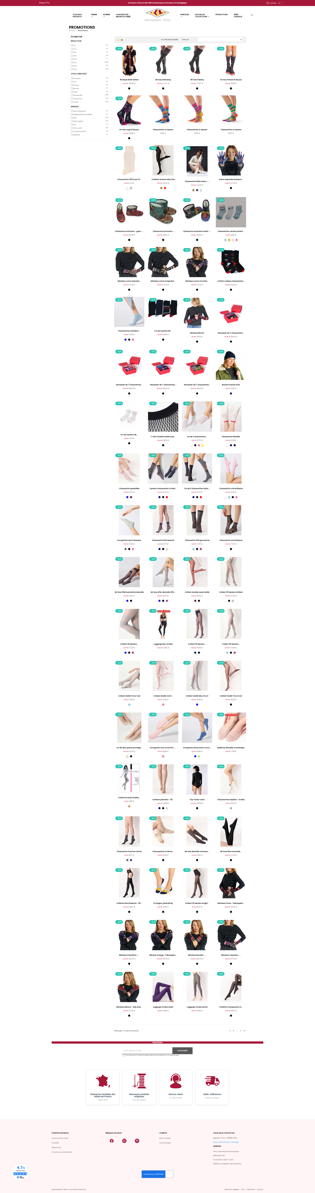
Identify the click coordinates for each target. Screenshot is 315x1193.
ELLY (90, 125)
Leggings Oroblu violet (163, 1007)
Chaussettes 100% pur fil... (129, 179)
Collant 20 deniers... (197, 644)
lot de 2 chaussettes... (197, 436)
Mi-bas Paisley (197, 79)
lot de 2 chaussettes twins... (197, 488)
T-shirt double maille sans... (163, 436)
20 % (90, 56)
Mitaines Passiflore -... (129, 955)
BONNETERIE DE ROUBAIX (90, 114)
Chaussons (90, 99)
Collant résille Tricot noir (231, 696)
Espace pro (56, 1147)
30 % (90, 62)
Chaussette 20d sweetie (163, 540)
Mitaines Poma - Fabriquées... (231, 903)
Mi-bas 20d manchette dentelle (129, 592)
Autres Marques (90, 111)
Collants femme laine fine (163, 179)
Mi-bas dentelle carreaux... (197, 851)
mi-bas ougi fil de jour (129, 129)
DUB (90, 118)
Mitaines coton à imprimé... (163, 281)
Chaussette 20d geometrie (197, 540)
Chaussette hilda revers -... (197, 181)
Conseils (55, 1143)
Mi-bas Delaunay (163, 79)
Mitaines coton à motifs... (197, 281)
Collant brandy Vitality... (129, 797)
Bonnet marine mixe (231, 384)
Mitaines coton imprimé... (129, 281)
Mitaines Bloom (197, 333)
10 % (90, 49)
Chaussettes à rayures (163, 129)
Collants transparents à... (231, 1007)
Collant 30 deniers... (129, 644)
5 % (90, 46)
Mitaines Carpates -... (231, 955)
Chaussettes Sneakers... (129, 331)
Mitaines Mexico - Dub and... (129, 1007)
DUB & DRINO (90, 121)
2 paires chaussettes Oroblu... (163, 488)
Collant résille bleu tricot (197, 696)
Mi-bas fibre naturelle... (231, 851)
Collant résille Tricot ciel (129, 696)
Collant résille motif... (163, 696)
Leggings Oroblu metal (197, 1007)
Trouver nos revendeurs (62, 1152)
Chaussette (90, 95)
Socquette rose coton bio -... (163, 747)
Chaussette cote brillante (231, 488)
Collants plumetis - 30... (163, 799)
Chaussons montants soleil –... (197, 231)
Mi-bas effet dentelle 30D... (163, 592)
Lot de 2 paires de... (129, 434)
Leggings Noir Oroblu (163, 644)
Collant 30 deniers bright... (197, 903)
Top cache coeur (197, 799)
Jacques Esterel (90, 131)
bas (90, 82)
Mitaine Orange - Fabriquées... (163, 955)
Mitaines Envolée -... (197, 955)
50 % (90, 66)
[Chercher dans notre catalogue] (252, 15)
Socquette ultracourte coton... (197, 747)
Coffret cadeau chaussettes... (231, 281)
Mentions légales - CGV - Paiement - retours (244, 1189)
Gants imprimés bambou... (231, 179)
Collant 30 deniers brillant (231, 592)
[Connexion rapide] (279, 3)
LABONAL (90, 135)
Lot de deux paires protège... (129, 747)
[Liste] (121, 40)
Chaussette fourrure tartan (129, 851)
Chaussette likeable (231, 436)
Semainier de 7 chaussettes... (231, 333)
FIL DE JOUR (90, 128)
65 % (90, 69)
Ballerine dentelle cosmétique (230, 747)
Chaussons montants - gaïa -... (129, 231)
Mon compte (165, 1138)
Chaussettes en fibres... (163, 851)
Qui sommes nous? (60, 1138)
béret (90, 92)
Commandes (165, 1143)
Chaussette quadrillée (129, 488)
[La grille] (118, 40)
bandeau (90, 78)
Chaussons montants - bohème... (163, 231)
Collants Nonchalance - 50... (129, 903)
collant (90, 102)
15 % (90, 52)
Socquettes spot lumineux (129, 540)
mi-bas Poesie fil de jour (231, 79)
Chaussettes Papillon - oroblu (231, 799)
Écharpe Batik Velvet (129, 79)
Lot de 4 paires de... (163, 331)
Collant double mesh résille (197, 592)
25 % (90, 59)
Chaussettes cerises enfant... (231, 231)
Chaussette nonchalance (231, 540)
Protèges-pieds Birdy (163, 903)
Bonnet (90, 85)
